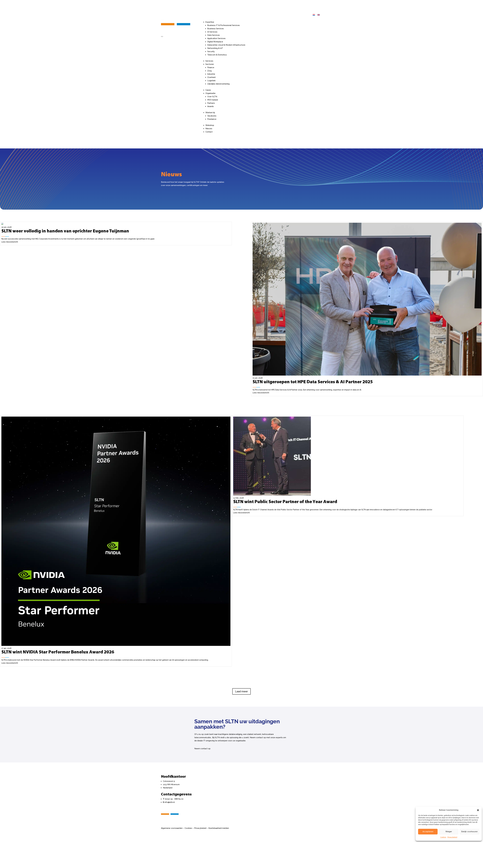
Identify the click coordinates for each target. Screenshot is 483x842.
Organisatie (210, 93)
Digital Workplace (215, 42)
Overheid (211, 77)
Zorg (209, 71)
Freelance (211, 119)
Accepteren (427, 831)
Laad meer (241, 691)
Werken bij (210, 112)
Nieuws (208, 128)
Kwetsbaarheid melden (218, 828)
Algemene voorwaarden (172, 828)
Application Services (216, 38)
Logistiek (211, 80)
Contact (209, 132)
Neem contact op (202, 748)
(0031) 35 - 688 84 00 (174, 799)
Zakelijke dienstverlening (218, 84)
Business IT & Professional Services (223, 25)
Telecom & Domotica (217, 55)
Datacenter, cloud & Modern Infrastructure (226, 45)
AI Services (212, 32)
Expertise (209, 22)
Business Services (215, 28)
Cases (208, 90)
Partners (211, 103)
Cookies (443, 837)
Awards (210, 106)
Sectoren (209, 64)
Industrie (211, 74)
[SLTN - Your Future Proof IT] (170, 817)
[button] (478, 810)
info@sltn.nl (170, 802)
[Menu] (162, 36)
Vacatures (211, 116)
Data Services (213, 35)
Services (209, 61)
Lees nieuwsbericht (9, 242)
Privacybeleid (452, 837)
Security (211, 51)
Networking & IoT (215, 48)
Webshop (209, 125)
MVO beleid (212, 100)
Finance (210, 67)
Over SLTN (212, 96)
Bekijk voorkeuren (469, 831)
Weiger (448, 831)
